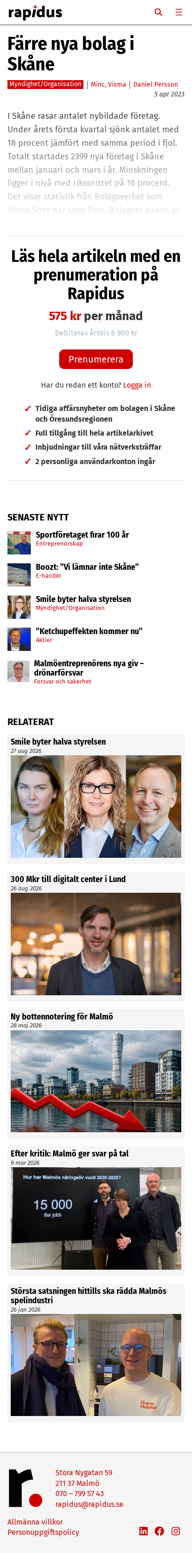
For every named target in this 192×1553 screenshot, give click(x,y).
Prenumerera (96, 359)
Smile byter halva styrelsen (83, 599)
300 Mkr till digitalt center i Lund (68, 879)
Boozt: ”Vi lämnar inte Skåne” (87, 567)
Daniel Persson (155, 85)
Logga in (137, 385)
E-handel (48, 575)
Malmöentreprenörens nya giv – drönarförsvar (89, 668)
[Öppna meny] (179, 12)
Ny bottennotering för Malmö (62, 1017)
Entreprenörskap (59, 543)
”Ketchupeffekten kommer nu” (89, 631)
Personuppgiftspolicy (43, 1532)
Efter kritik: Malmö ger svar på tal (70, 1154)
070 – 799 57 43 (79, 1493)
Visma (117, 85)
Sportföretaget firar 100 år (82, 535)
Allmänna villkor (35, 1522)
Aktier (44, 639)
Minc (98, 85)
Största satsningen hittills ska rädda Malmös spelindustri (88, 1296)
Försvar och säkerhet (62, 681)
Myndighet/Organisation (70, 607)
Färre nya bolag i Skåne (70, 54)
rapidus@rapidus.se (89, 1504)
